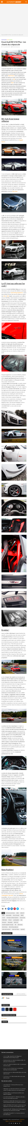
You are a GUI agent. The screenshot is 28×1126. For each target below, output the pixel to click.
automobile (8, 915)
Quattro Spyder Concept (7, 924)
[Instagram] (11, 1009)
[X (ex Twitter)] (7, 1009)
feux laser (14, 191)
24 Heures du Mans (10, 913)
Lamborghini (4, 895)
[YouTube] (14, 1009)
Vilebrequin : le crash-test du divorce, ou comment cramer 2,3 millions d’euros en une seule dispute (14, 1089)
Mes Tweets (4, 1018)
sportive (22, 929)
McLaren (11, 895)
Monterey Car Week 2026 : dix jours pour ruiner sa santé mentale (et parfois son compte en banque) (14, 962)
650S (18, 913)
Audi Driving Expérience (17, 292)
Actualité (3, 39)
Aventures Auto (6, 1060)
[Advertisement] (14, 19)
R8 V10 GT (20, 924)
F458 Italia (4, 920)
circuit (3, 917)
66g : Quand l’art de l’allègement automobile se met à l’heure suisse (12, 1056)
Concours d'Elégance (17, 957)
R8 (14, 79)
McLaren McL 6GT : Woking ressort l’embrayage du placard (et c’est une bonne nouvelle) (14, 1109)
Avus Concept (16, 915)
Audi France (11, 75)
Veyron (3, 141)
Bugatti (21, 140)
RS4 (4, 296)
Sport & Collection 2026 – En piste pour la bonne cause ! (14, 1061)
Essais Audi (22, 917)
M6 (21, 920)
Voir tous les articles (21, 993)
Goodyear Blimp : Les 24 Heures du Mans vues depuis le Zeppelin (14, 943)
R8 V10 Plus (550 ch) (13, 927)
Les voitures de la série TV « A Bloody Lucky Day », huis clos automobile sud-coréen (14, 1097)
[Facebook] (3, 1009)
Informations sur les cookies (15, 1121)
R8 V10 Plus (4, 927)
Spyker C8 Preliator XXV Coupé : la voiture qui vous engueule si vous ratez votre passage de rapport (14, 980)
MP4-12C (16, 922)
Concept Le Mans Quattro (12, 917)
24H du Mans (11, 940)
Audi (8, 39)
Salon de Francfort (6, 929)
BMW (22, 915)
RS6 (8, 296)
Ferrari (21, 893)
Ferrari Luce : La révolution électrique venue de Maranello (13, 1069)
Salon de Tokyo (15, 929)
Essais (10, 39)
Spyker (17, 975)
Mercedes (10, 922)
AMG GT (22, 913)
